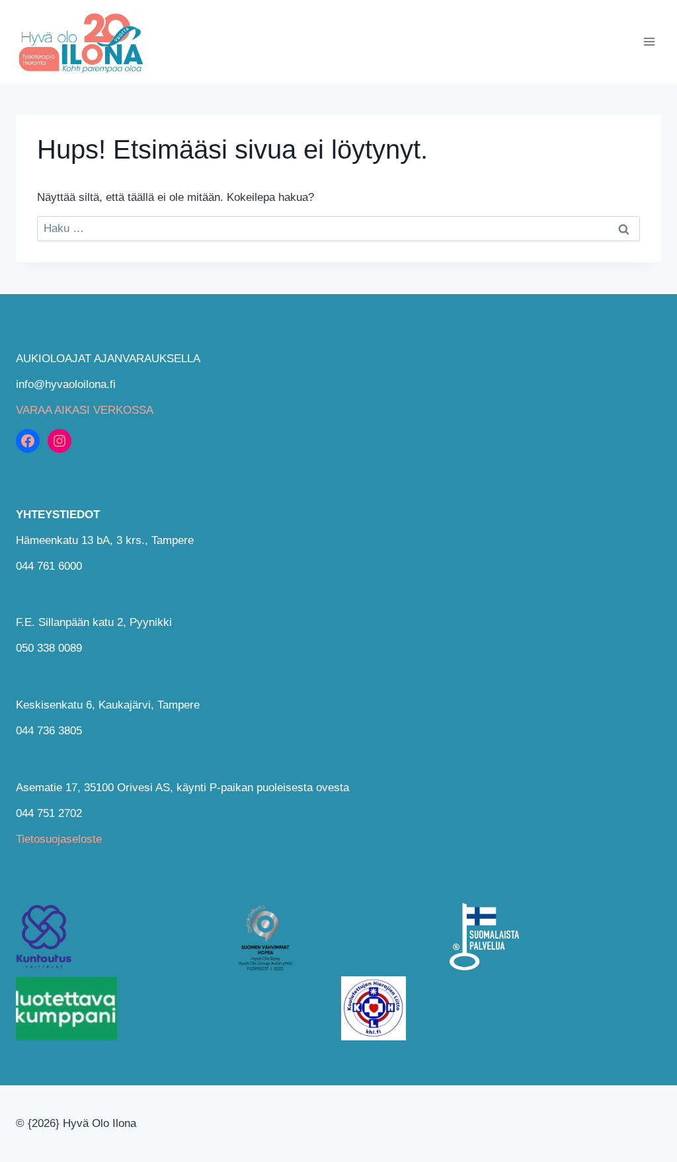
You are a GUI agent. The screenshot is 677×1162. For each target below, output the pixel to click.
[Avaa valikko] (649, 41)
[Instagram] (59, 441)
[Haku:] (338, 228)
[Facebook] (28, 441)
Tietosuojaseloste (59, 839)
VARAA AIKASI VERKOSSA (84, 410)
